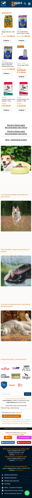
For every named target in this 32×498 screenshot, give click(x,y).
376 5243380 (19, 460)
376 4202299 (19, 470)
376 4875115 (19, 455)
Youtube (22, 434)
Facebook (16, 434)
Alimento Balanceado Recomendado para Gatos (16, 132)
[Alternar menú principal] (29, 3)
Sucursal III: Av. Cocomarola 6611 (16, 466)
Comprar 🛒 (7, 40)
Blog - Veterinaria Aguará (16, 140)
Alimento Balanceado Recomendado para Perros (16, 126)
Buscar (27, 394)
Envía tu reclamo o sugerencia (22, 423)
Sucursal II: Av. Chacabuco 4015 (16, 456)
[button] (25, 4)
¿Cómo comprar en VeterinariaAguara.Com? (12, 419)
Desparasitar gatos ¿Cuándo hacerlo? (14, 359)
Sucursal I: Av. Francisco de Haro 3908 (16, 449)
